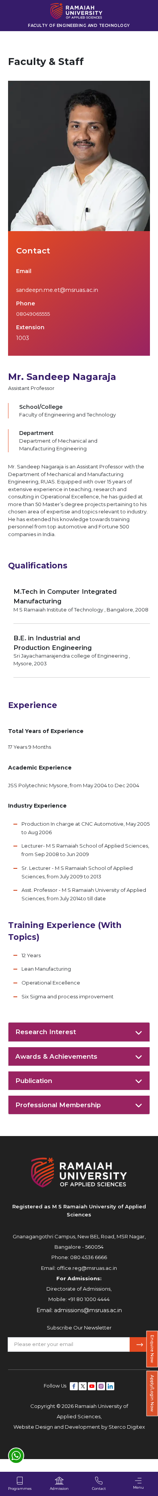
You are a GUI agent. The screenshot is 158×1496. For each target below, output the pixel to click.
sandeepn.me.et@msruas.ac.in (57, 290)
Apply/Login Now (152, 1393)
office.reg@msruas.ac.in (87, 1268)
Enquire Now (152, 1349)
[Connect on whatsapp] (16, 1456)
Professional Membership (58, 1105)
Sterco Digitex (127, 1427)
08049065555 (33, 314)
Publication (33, 1081)
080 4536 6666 (88, 1257)
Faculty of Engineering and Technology (79, 25)
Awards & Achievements (56, 1056)
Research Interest (45, 1032)
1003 (22, 338)
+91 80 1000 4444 (89, 1299)
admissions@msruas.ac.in (88, 1310)
